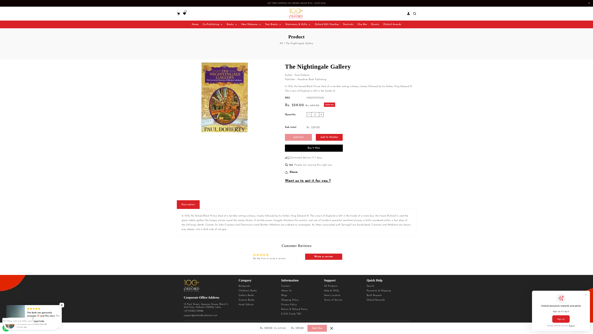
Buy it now (314, 148)
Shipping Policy (290, 300)
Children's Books (248, 290)
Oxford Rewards (376, 300)
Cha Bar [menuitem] (362, 24)
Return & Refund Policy (294, 309)
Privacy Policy (289, 304)
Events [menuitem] (375, 24)
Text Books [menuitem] (271, 24)
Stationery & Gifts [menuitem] (296, 24)
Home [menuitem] (195, 24)
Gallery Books (246, 295)
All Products (331, 286)
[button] (178, 13)
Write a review (323, 256)
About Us (286, 290)
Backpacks (244, 286)
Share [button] (294, 172)
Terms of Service (333, 300)
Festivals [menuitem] (348, 24)
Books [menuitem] (230, 24)
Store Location (332, 295)
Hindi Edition (246, 304)
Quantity (290, 114)
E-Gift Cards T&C (291, 314)
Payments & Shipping (379, 290)
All (281, 43)
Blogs (284, 295)
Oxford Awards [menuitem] (392, 24)
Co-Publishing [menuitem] (211, 24)
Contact (285, 286)
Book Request (374, 295)
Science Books (246, 300)
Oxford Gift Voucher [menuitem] (327, 24)
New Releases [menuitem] (249, 24)
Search (370, 286)
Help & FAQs (331, 290)
